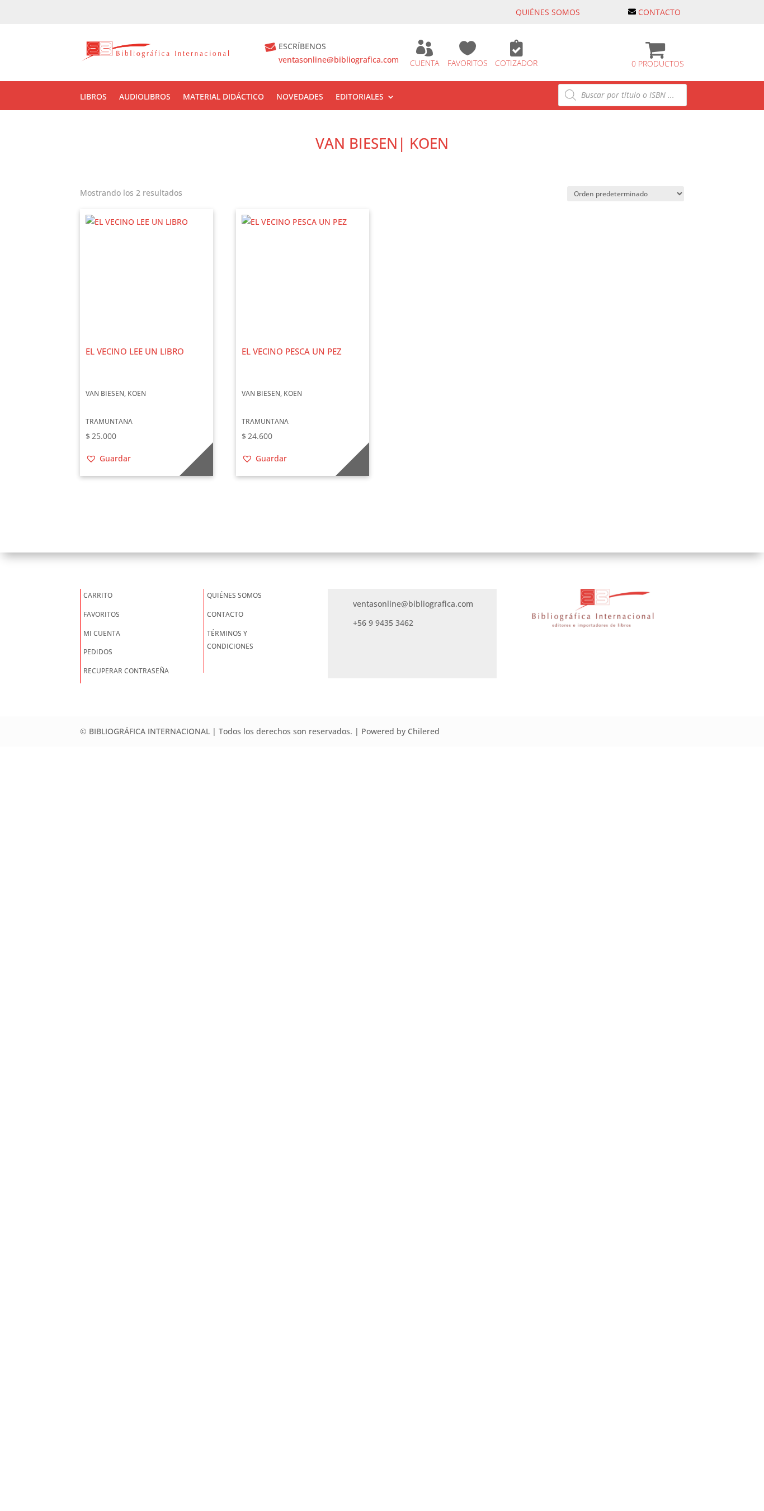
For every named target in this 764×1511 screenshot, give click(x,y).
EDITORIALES (360, 97)
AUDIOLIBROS (145, 97)
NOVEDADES (299, 97)
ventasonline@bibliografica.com (339, 59)
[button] (108, 458)
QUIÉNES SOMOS (548, 12)
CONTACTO (659, 12)
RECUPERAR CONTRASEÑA (126, 671)
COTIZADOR (516, 63)
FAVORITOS (467, 63)
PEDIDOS (97, 652)
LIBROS (93, 97)
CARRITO (97, 595)
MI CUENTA (101, 633)
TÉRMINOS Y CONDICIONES (230, 640)
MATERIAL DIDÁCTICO (223, 97)
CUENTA (424, 63)
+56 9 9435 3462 (383, 622)
